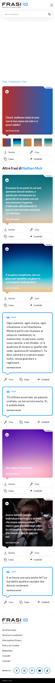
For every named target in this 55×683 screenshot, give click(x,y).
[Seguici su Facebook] (17, 671)
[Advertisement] (27, 46)
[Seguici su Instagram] (24, 671)
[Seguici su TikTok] (47, 671)
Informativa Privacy (12, 640)
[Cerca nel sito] (49, 14)
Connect (6, 661)
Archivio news (9, 630)
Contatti (6, 655)
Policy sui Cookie (10, 645)
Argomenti (14, 81)
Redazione (7, 650)
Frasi (4, 81)
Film (24, 81)
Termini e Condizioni (12, 635)
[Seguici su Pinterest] (32, 671)
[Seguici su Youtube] (40, 671)
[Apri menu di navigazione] (51, 5)
